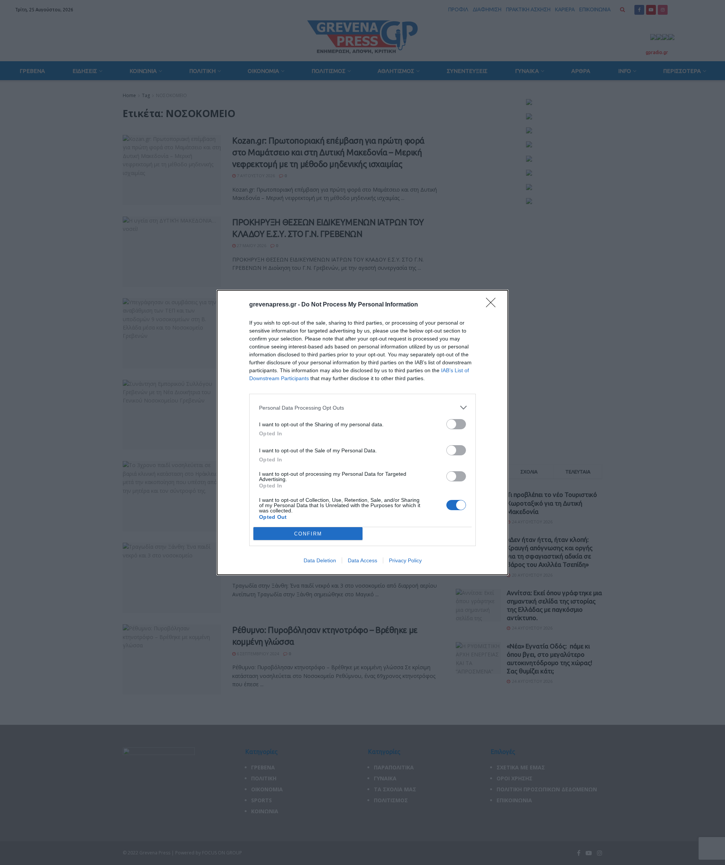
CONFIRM (308, 534)
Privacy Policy (405, 560)
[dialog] (362, 432)
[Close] (493, 305)
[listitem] (362, 408)
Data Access (362, 560)
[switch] (456, 424)
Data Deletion (320, 560)
